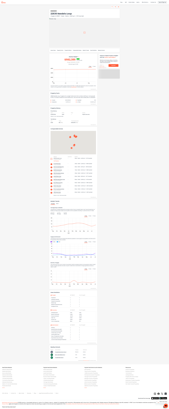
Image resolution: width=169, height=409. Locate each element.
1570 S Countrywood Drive (59, 189)
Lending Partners (129, 375)
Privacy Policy (5, 404)
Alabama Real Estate (7, 369)
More (3, 387)
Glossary (29, 393)
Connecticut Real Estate (8, 380)
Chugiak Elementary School (60, 352)
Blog (35, 393)
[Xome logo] (3, 2)
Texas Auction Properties (90, 371)
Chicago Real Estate (48, 382)
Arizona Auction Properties (90, 382)
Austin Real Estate (47, 373)
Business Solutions (130, 371)
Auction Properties (130, 369)
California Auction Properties (91, 373)
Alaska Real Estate (6, 371)
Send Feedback (109, 75)
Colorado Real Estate (7, 378)
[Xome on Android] (163, 398)
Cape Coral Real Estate (48, 378)
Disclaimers (73, 87)
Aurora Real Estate (47, 371)
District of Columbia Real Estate (9, 384)
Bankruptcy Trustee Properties (133, 380)
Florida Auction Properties (90, 380)
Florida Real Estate (6, 385)
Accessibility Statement (71, 404)
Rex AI (57, 393)
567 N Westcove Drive (58, 182)
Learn (137, 2)
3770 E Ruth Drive (57, 163)
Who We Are (145, 2)
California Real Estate (7, 376)
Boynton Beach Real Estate (49, 376)
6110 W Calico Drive (57, 185)
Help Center (21, 393)
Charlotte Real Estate (48, 380)
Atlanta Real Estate (47, 369)
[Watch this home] (112, 6)
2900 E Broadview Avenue (59, 173)
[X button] (162, 393)
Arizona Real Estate (6, 373)
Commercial (129, 373)
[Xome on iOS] (155, 398)
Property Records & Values (132, 376)
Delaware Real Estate (7, 382)
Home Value (131, 2)
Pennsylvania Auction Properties (92, 375)
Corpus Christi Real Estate (49, 385)
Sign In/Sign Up (162, 2)
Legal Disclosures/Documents (46, 393)
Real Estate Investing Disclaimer (84, 404)
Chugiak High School (59, 357)
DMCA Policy (95, 404)
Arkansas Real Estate (7, 375)
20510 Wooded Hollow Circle (59, 179)
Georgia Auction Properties (90, 376)
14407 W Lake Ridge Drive (59, 166)
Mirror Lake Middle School (60, 354)
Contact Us (153, 2)
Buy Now (114, 65)
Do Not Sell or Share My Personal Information (109, 404)
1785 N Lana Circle (57, 192)
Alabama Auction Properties (91, 385)
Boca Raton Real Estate (48, 375)
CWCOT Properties (130, 378)
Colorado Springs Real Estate (50, 384)
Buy (121, 2)
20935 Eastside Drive (58, 170)
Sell (126, 2)
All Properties (87, 369)
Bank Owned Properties (131, 382)
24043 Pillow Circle (57, 176)
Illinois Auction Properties (90, 384)
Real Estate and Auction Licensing (10, 402)
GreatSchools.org (85, 360)
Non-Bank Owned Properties (132, 384)
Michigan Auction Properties (91, 378)
